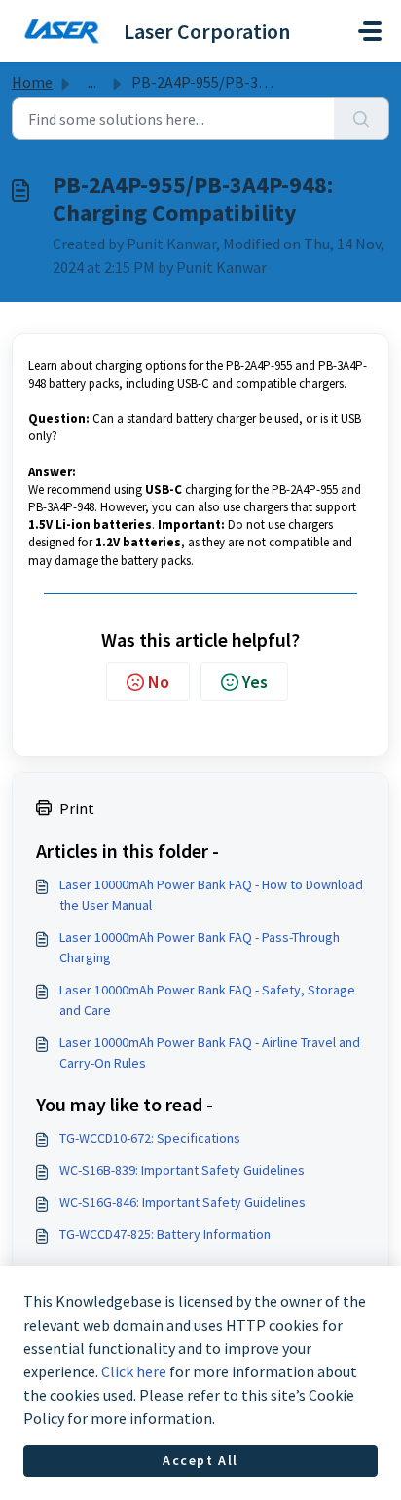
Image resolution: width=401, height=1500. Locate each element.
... (92, 82)
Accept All (200, 1460)
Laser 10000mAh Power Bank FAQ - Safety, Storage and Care (207, 1000)
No (158, 681)
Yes (255, 681)
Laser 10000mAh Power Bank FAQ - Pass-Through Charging (199, 947)
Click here (133, 1371)
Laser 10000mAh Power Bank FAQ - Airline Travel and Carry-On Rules (209, 1052)
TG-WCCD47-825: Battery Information (165, 1234)
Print (76, 808)
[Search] (361, 118)
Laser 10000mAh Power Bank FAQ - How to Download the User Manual (211, 895)
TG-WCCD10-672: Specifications (149, 1137)
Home (32, 82)
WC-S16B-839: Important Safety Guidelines (182, 1170)
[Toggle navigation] (369, 31)
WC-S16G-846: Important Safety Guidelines (182, 1202)
